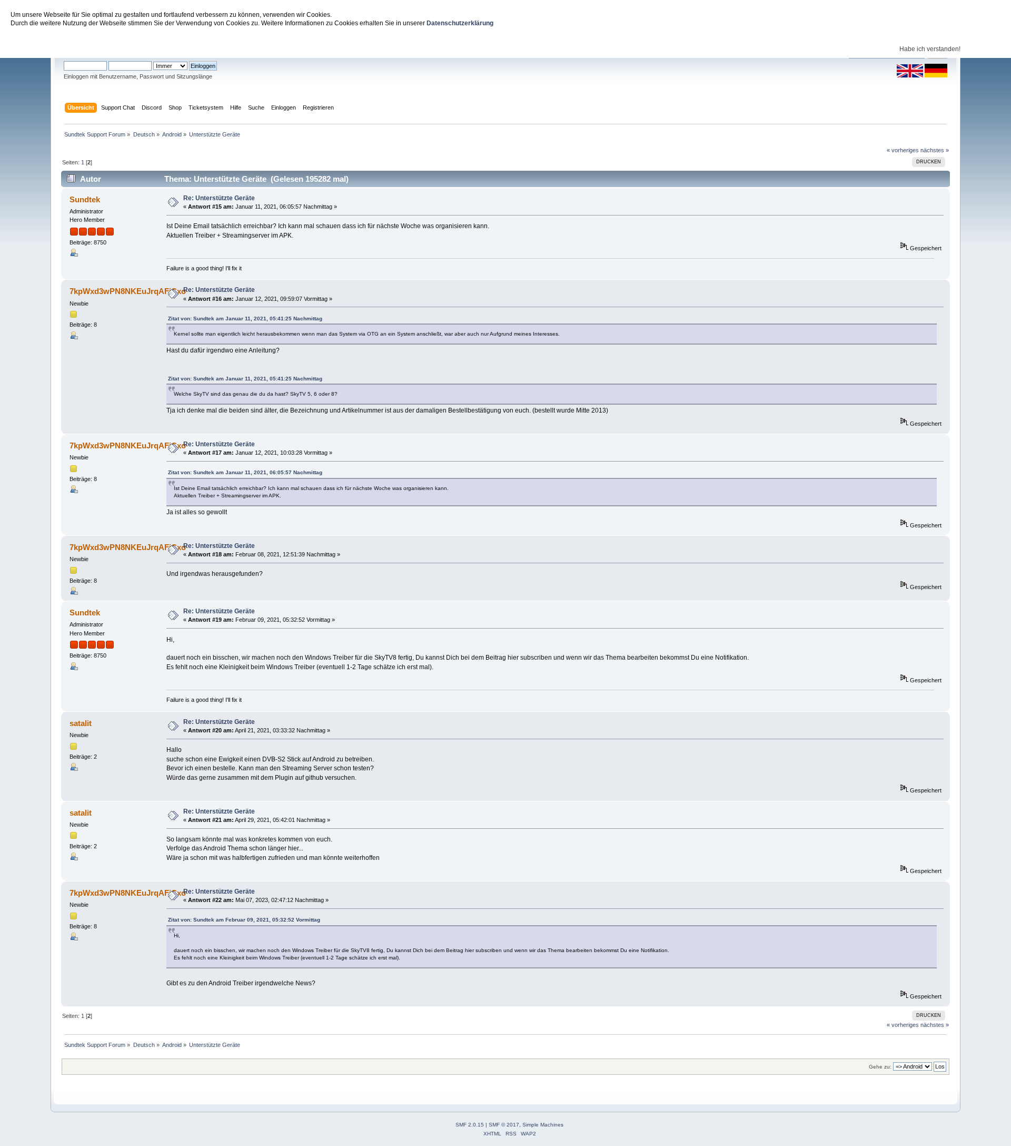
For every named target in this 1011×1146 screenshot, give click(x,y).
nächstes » (934, 150)
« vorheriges (903, 150)
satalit (81, 723)
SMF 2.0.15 (469, 1125)
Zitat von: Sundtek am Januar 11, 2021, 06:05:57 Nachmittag (245, 472)
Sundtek (85, 199)
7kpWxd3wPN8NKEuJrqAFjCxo (128, 291)
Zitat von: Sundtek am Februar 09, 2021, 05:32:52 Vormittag (244, 920)
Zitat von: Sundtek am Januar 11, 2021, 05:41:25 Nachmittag (245, 318)
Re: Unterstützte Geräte (219, 198)
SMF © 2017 (504, 1125)
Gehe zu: (880, 1067)
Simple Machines (542, 1125)
